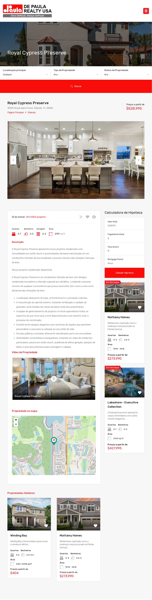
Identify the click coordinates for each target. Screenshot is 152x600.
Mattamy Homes (71, 535)
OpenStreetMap (80, 474)
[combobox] (25, 74)
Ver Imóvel (124, 306)
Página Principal (15, 112)
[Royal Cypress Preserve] (54, 441)
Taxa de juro (113, 247)
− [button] (16, 424)
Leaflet (69, 474)
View (29, 524)
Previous (13, 160)
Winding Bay (18, 535)
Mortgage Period (115, 259)
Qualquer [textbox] (7, 74)
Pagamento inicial (116, 234)
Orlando (32, 112)
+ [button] (16, 420)
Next (138, 160)
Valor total (112, 221)
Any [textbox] (56, 74)
